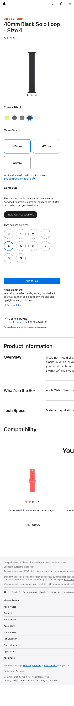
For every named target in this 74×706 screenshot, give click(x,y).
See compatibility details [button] (17, 178)
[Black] (30, 118)
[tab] (27, 95)
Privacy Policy (11, 680)
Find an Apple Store (32, 665)
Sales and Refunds (29, 680)
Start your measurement (20, 214)
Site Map (54, 680)
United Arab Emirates (14, 671)
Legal (43, 680)
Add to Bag (32, 281)
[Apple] (5, 592)
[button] (53, 4)
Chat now (15, 322)
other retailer (50, 665)
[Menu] (70, 4)
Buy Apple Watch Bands (34, 592)
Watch (15, 592)
